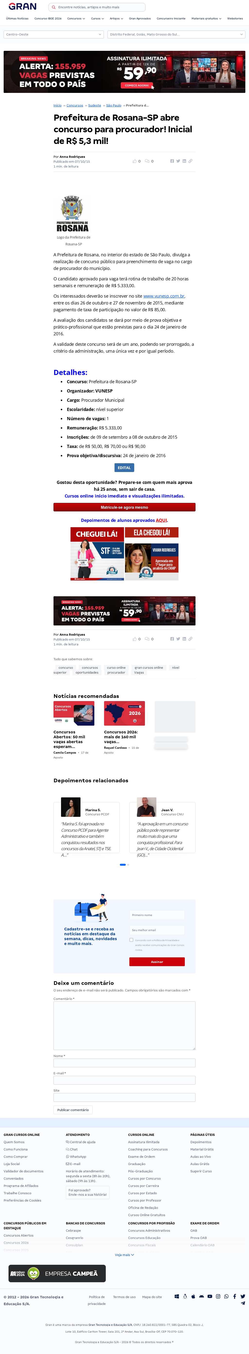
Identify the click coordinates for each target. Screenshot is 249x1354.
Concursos (74, 18)
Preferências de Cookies (22, 1200)
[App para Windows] (176, 1297)
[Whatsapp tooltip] (226, 1297)
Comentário (63, 999)
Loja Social (12, 1164)
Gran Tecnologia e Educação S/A (110, 1324)
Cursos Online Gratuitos (146, 1215)
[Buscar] (53, 8)
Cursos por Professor (144, 1200)
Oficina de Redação (143, 1208)
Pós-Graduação (140, 1171)
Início (57, 105)
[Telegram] (242, 1304)
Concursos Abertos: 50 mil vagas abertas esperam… (69, 739)
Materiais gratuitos (205, 18)
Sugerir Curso (201, 1171)
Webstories (235, 18)
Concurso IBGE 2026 (48, 18)
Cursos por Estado (142, 1193)
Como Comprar (16, 1156)
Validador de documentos (24, 1171)
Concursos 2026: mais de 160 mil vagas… (121, 737)
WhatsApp (77, 1156)
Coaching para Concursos (148, 1149)
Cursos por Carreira (143, 1186)
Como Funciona (16, 1149)
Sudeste (94, 105)
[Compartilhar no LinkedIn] (183, 161)
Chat (73, 1149)
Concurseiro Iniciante (171, 18)
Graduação (136, 1164)
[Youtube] (209, 1297)
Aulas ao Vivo (200, 1156)
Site (56, 1090)
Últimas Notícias (17, 18)
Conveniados (14, 1178)
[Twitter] (242, 1297)
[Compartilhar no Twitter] (177, 161)
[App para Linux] (185, 1297)
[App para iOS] (193, 1297)
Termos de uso (124, 1297)
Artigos (115, 18)
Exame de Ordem (141, 1156)
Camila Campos (64, 752)
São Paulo (113, 105)
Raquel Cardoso (115, 748)
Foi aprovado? (88, 1192)
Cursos (95, 18)
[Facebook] (234, 1297)
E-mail (59, 1073)
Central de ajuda (82, 1142)
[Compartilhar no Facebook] (171, 161)
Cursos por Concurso (144, 1178)
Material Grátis (202, 1149)
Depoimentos (201, 1142)
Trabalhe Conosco (17, 1193)
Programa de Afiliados (21, 1186)
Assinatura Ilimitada (144, 1142)
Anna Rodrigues (72, 157)
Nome (59, 1056)
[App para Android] (201, 1297)
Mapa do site (152, 1297)
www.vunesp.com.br (163, 296)
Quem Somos (14, 1142)
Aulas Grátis (199, 1164)
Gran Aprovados (140, 18)
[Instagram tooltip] (218, 1297)
